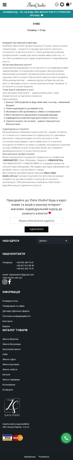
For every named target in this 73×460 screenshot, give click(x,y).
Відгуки (6, 326)
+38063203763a (55, 160)
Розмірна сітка (10, 301)
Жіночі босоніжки (12, 344)
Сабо (5, 354)
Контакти (7, 321)
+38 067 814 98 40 (25, 265)
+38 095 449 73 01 (25, 262)
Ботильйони (9, 384)
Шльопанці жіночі (12, 349)
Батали (6, 374)
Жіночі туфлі (9, 359)
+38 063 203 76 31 (25, 268)
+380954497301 (10, 160)
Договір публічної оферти (16, 311)
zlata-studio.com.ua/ (12, 278)
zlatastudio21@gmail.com (21, 275)
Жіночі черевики (11, 379)
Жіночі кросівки (11, 364)
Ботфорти (8, 389)
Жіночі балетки (10, 339)
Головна (31, 30)
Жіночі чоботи (10, 369)
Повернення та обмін (13, 306)
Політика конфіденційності (17, 316)
